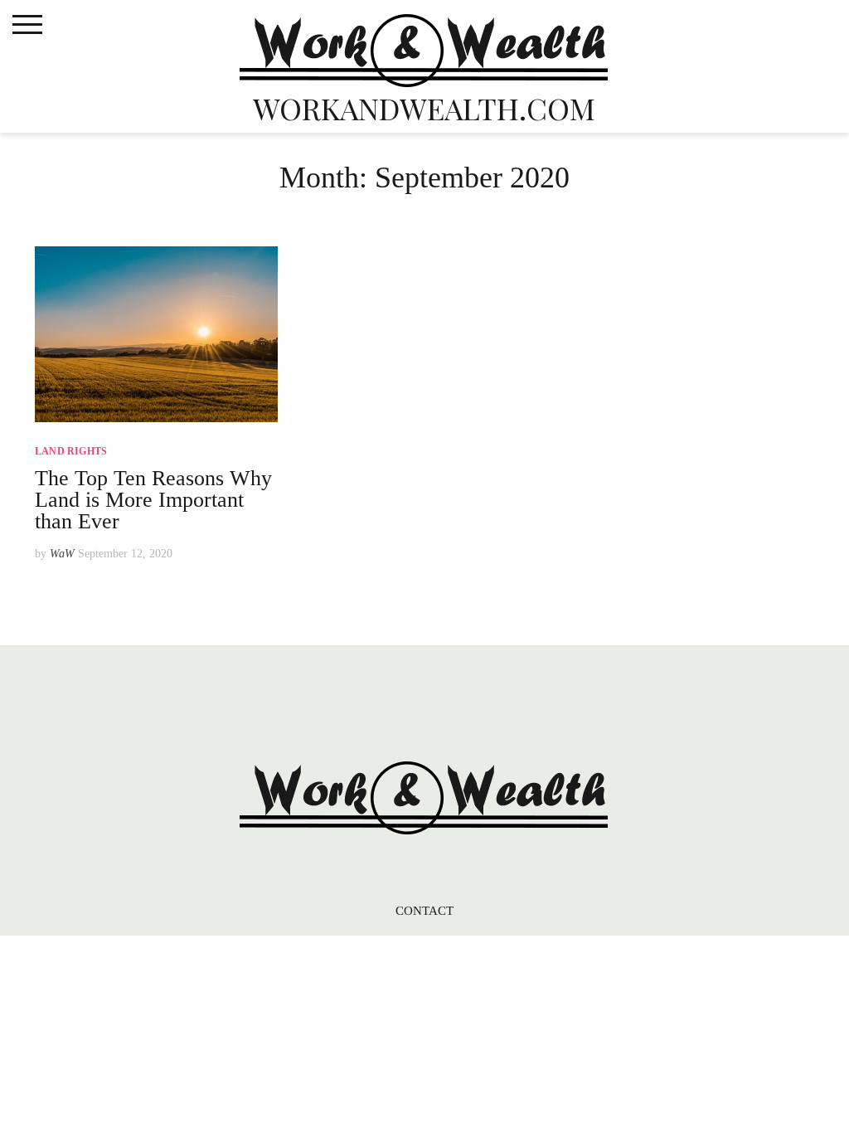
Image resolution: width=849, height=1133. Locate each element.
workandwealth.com (424, 108)
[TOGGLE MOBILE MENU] (27, 25)
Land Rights (71, 451)
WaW (62, 553)
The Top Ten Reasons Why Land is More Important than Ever (153, 499)
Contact (424, 910)
